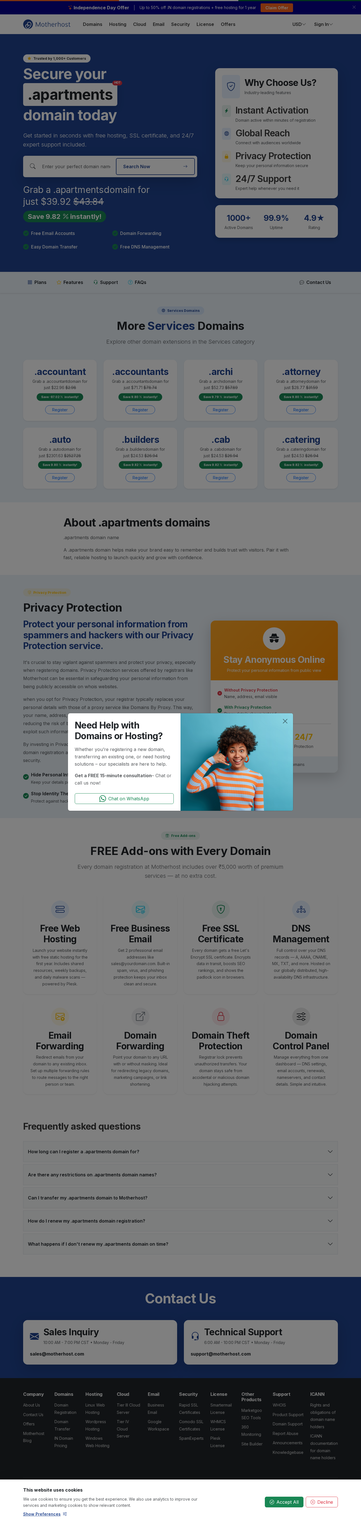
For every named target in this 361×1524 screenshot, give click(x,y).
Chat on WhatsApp (128, 798)
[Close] (285, 721)
